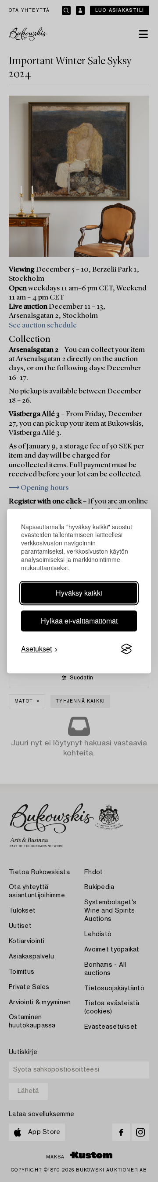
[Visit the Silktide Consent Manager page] (126, 648)
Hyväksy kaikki (79, 593)
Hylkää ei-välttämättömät (79, 621)
